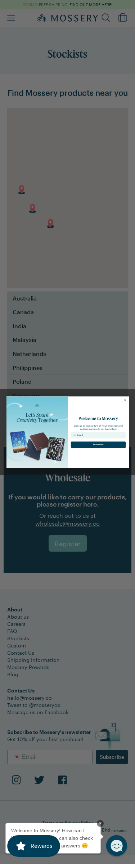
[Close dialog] (125, 400)
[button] (116, 845)
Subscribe (98, 444)
